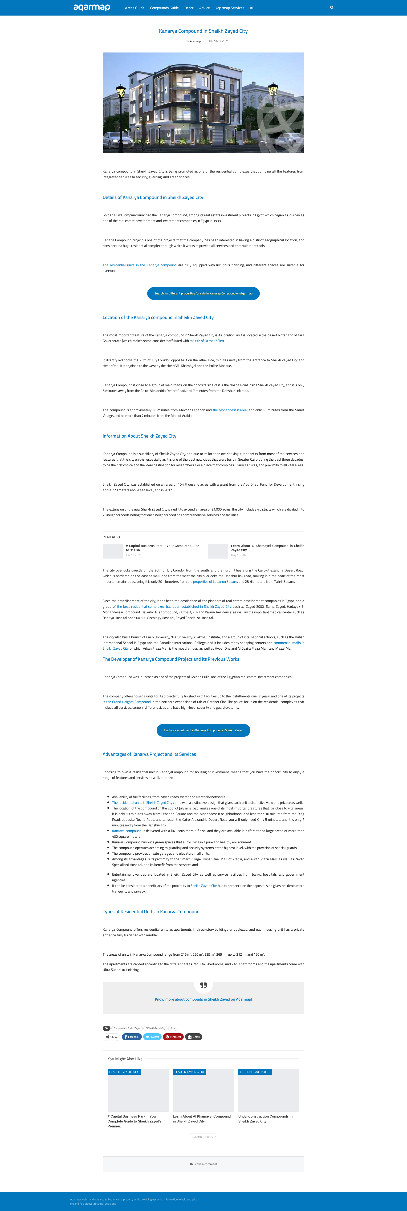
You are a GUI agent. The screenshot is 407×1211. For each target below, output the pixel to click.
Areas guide (134, 7)
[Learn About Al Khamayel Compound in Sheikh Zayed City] (218, 551)
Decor (189, 7)
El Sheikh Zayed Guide (124, 1071)
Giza (173, 1028)
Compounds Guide (164, 7)
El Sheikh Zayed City (155, 1028)
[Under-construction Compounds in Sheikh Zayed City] (268, 1090)
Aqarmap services (230, 7)
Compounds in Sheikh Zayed (127, 1028)
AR (252, 7)
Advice (204, 7)
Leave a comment (205, 1164)
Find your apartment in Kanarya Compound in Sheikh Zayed (203, 730)
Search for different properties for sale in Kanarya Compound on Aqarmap (203, 293)
